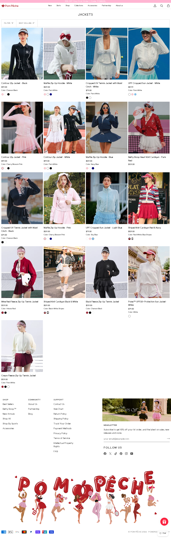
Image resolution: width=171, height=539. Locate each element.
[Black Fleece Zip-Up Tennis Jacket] (106, 272)
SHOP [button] (5, 400)
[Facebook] (105, 453)
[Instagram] (126, 453)
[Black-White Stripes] (132, 239)
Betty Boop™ (9, 409)
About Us (32, 404)
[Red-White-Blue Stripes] (129, 239)
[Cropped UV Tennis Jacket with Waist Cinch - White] (106, 54)
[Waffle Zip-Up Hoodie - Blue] (106, 127)
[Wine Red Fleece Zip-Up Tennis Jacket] (22, 272)
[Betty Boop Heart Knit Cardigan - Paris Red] (149, 127)
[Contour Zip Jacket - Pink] (22, 127)
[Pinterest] (121, 453)
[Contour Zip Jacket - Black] (22, 54)
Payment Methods (62, 429)
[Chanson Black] (8, 94)
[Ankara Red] (2, 312)
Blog (30, 414)
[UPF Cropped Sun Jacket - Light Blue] (106, 198)
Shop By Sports (10, 424)
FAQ (56, 452)
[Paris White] (5, 94)
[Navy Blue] (51, 94)
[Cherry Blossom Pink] (2, 94)
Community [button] (34, 400)
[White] (129, 316)
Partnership (33, 409)
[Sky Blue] (135, 94)
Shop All (7, 419)
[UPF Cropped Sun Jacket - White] (149, 54)
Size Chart (58, 409)
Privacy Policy (60, 434)
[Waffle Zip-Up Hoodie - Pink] (64, 198)
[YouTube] (131, 453)
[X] (110, 453)
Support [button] (58, 400)
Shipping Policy (61, 419)
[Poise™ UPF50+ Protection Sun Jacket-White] (149, 272)
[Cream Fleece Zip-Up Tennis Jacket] (22, 346)
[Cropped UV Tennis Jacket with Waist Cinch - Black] (22, 198)
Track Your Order (62, 424)
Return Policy (60, 414)
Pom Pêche (136, 532)
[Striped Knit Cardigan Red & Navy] (149, 198)
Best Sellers (8, 404)
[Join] (167, 439)
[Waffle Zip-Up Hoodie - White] (64, 54)
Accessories (8, 429)
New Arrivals (9, 414)
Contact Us (59, 404)
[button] (50, 6)
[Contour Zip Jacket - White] (64, 127)
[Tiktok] (115, 453)
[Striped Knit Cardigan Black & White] (64, 272)
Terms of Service (62, 438)
